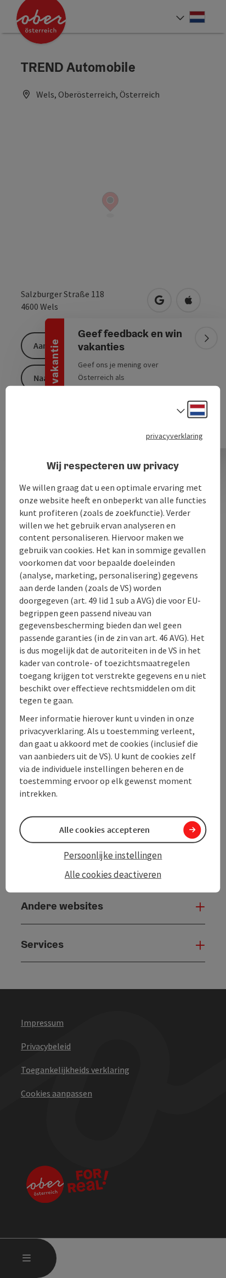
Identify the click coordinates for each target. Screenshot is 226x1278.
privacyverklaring (174, 435)
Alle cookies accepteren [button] (104, 829)
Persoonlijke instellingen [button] (113, 855)
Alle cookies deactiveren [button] (113, 874)
